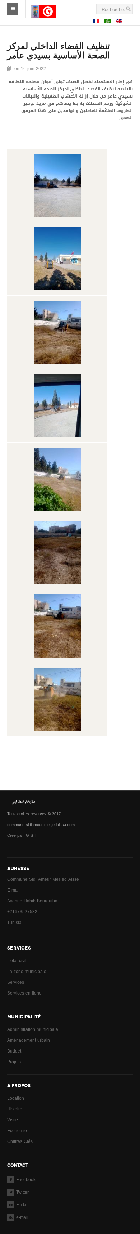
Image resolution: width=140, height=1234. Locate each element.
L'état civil (17, 961)
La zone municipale (26, 971)
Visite (12, 1120)
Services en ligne (24, 993)
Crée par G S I (22, 835)
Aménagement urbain (28, 1040)
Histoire (14, 1109)
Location (15, 1098)
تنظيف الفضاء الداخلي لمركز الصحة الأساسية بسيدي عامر (58, 50)
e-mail (22, 1217)
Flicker (22, 1205)
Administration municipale (32, 1029)
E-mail (13, 890)
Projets (14, 1062)
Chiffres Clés (20, 1141)
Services (15, 982)
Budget (14, 1051)
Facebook (26, 1180)
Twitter (22, 1192)
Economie (17, 1131)
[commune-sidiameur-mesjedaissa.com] (44, 6)
